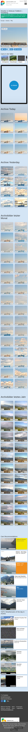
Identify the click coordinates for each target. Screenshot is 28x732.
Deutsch (21, 1)
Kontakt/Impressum (5, 697)
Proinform (5, 695)
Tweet (5, 49)
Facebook (2, 701)
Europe (2, 20)
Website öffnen (14, 85)
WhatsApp (19, 49)
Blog (8, 701)
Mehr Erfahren (18, 727)
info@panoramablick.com (7, 709)
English (25, 1)
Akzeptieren (14, 730)
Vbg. (12, 20)
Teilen (11, 49)
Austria (7, 20)
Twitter (5, 701)
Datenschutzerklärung (6, 698)
